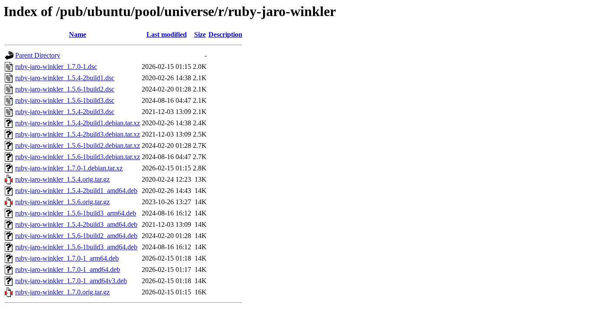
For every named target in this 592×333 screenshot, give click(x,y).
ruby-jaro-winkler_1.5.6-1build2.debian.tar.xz (77, 145)
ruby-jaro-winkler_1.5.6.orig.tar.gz (62, 202)
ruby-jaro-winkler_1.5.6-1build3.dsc (64, 100)
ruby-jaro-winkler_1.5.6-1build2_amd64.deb (76, 235)
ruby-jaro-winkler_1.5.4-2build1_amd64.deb (76, 190)
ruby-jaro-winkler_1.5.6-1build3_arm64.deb (75, 213)
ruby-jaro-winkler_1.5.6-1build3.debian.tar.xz (77, 156)
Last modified (166, 34)
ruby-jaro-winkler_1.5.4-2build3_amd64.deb (76, 224)
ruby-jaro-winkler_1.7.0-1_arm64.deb (67, 258)
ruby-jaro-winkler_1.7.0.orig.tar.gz (62, 292)
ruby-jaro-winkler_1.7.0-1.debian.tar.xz (69, 168)
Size (200, 34)
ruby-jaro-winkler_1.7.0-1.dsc (56, 66)
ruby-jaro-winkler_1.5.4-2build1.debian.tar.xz (77, 123)
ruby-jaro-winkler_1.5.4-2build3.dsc (64, 111)
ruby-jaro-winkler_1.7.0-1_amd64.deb (67, 269)
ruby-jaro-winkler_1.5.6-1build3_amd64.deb (76, 247)
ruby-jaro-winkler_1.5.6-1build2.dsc (64, 89)
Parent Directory (37, 55)
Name (77, 34)
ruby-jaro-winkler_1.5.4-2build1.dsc (64, 78)
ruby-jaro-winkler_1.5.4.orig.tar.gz (62, 179)
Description (225, 34)
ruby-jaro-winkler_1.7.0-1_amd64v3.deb (71, 280)
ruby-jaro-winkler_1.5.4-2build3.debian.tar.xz (77, 134)
